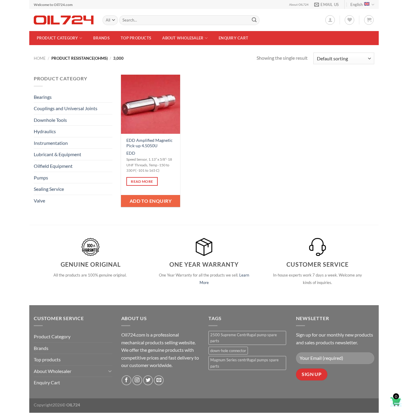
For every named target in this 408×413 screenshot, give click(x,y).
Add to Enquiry (151, 201)
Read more (142, 181)
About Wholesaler (182, 38)
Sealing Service (49, 189)
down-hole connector (228, 350)
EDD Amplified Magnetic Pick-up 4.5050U (149, 143)
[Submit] (254, 20)
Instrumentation (51, 143)
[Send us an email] (159, 380)
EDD (130, 153)
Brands (101, 38)
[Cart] (369, 20)
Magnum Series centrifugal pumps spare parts (244, 362)
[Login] (330, 20)
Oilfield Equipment (53, 166)
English (356, 4)
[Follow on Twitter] (148, 380)
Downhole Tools (50, 120)
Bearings (43, 97)
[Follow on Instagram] (137, 380)
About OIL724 (299, 4)
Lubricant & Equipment (57, 154)
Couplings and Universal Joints (65, 108)
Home (40, 58)
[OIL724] (63, 20)
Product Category (57, 38)
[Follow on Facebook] (126, 380)
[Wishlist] (349, 20)
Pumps (41, 177)
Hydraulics (45, 131)
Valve (39, 200)
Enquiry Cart (233, 38)
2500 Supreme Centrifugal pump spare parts (243, 337)
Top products (136, 38)
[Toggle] (110, 370)
